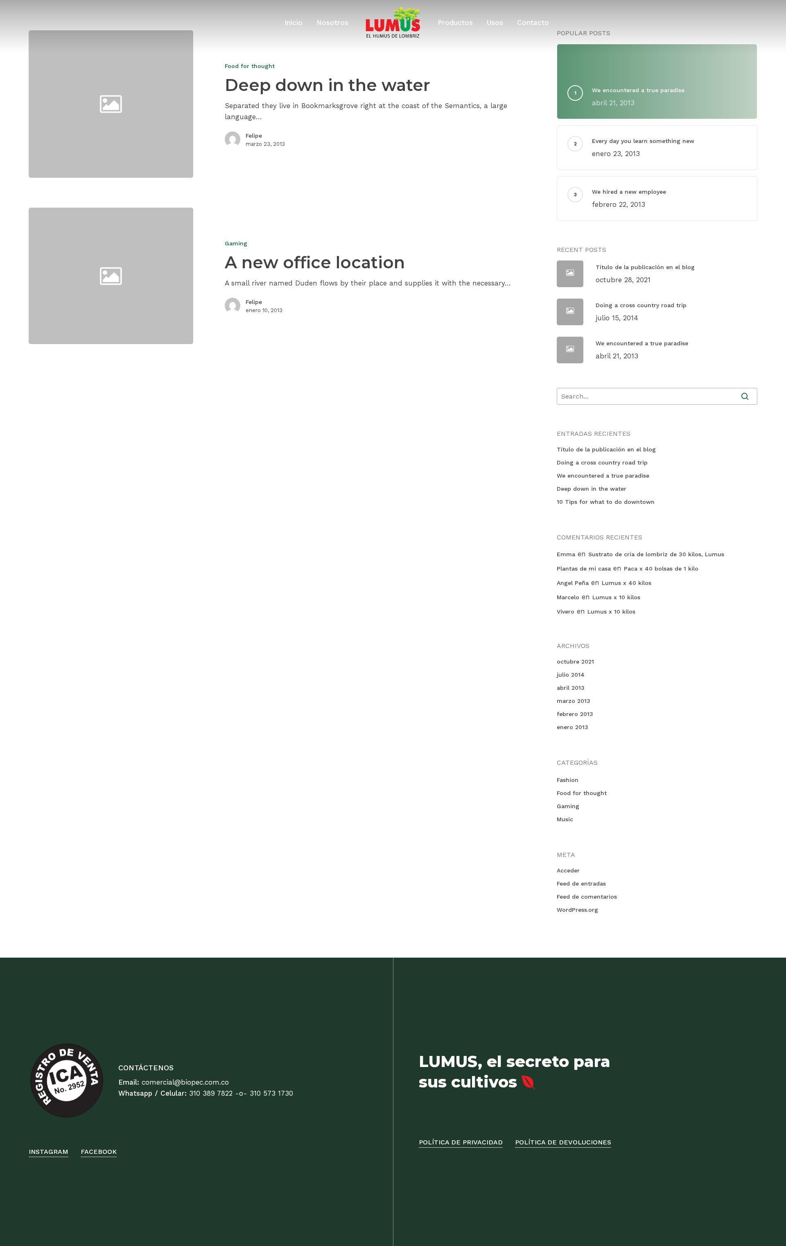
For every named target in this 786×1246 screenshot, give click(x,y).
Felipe (254, 135)
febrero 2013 (575, 714)
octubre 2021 (575, 661)
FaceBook (99, 1151)
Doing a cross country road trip (602, 462)
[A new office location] (361, 276)
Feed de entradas (581, 883)
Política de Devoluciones (563, 1142)
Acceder (568, 870)
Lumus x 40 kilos (626, 583)
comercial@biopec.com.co (185, 1082)
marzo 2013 (573, 701)
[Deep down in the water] (361, 104)
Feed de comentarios (587, 896)
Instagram (48, 1151)
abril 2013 (571, 687)
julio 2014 (571, 674)
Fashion (567, 780)
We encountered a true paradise (603, 475)
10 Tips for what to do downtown (606, 501)
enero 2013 (572, 727)
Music (565, 819)
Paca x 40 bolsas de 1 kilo (661, 568)
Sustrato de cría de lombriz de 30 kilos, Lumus (656, 554)
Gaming (236, 243)
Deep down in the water (591, 488)
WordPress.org (577, 909)
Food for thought (250, 66)
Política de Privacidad (461, 1142)
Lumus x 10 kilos (616, 597)
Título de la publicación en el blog (606, 449)
